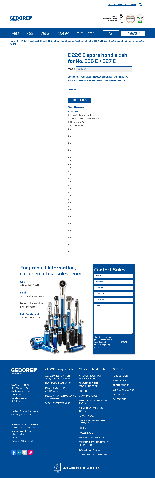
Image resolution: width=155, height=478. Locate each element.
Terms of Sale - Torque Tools (23, 431)
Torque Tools (15, 33)
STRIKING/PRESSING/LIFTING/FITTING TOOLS (38, 41)
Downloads (94, 32)
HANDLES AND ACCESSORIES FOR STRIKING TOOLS (84, 41)
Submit (124, 342)
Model (72, 69)
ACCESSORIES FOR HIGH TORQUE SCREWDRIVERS (57, 377)
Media (80, 32)
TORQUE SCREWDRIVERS (57, 403)
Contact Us (111, 33)
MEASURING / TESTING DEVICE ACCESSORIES (60, 397)
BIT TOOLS (84, 391)
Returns (14, 438)
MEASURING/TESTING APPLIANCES (56, 389)
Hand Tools (30, 33)
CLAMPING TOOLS (88, 396)
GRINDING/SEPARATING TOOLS (91, 409)
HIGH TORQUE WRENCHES (58, 383)
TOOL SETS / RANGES (89, 450)
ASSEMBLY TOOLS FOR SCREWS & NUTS (90, 377)
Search (140, 4)
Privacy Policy (17, 434)
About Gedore (45, 33)
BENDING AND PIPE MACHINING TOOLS (88, 385)
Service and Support (64, 33)
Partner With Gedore (133, 33)
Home (12, 41)
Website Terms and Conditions (25, 425)
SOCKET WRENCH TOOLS (91, 437)
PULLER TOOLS (86, 433)
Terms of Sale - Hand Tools (23, 428)
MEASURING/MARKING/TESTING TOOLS (93, 422)
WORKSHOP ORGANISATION (93, 455)
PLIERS (82, 428)
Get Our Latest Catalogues (122, 5)
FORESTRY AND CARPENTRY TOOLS (93, 402)
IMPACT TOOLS (86, 416)
